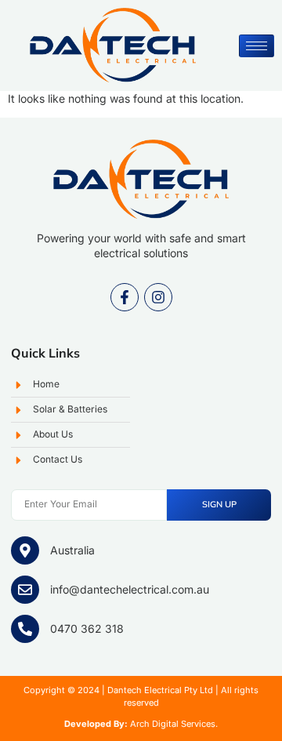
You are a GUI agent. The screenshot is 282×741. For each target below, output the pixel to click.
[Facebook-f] (124, 297)
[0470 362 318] (25, 629)
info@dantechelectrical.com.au (129, 589)
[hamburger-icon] (256, 46)
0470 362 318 (87, 628)
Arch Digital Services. (174, 723)
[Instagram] (158, 297)
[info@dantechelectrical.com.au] (25, 590)
